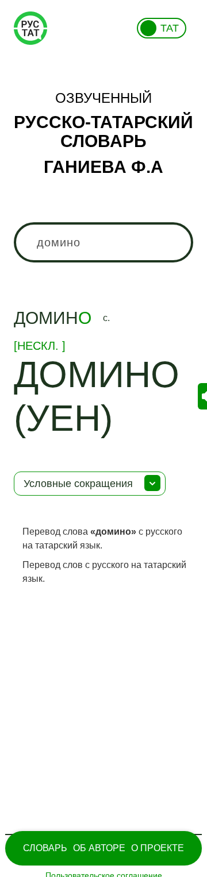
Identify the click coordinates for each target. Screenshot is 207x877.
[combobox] (103, 242)
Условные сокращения (78, 483)
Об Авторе (99, 848)
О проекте (157, 848)
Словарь (45, 848)
